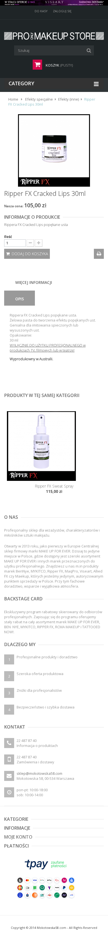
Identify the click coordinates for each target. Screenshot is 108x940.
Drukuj (99, 254)
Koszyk (59, 65)
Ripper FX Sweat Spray (54, 486)
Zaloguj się (62, 11)
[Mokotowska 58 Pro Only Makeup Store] (54, 36)
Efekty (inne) (68, 99)
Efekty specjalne (39, 99)
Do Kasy (41, 11)
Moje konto (18, 837)
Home (13, 99)
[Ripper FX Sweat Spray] (54, 446)
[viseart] (54, 3)
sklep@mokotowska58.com (39, 773)
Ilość (8, 236)
